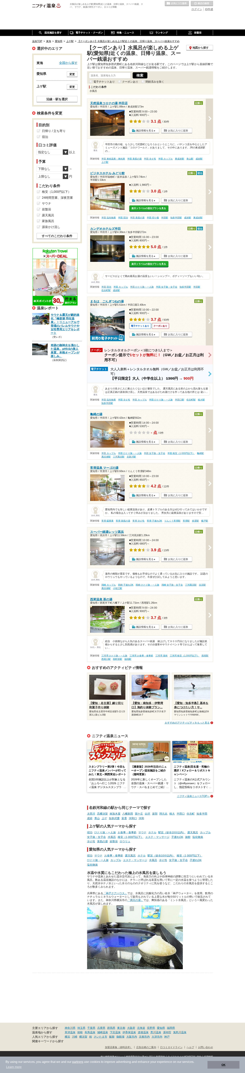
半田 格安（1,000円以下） (181, 453)
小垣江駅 (117, 588)
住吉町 (191, 813)
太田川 (91, 813)
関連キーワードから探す (48, 1041)
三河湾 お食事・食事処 (141, 655)
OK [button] (223, 1064)
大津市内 (157, 1036)
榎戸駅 (204, 520)
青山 (97, 818)
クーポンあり (130, 81)
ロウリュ (125, 841)
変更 (72, 74)
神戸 (167, 1036)
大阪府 (131, 1027)
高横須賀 (102, 813)
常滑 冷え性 (138, 520)
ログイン (196, 9)
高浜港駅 (106, 456)
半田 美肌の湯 (134, 158)
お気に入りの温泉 (177, 3)
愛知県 (161, 1027)
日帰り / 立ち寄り (54, 131)
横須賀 (83, 1036)
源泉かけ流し (51, 227)
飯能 (111, 1036)
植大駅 (201, 399)
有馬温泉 (90, 1032)
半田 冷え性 (150, 158)
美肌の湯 (102, 841)
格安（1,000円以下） (130, 837)
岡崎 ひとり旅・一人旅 (147, 585)
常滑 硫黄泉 (107, 520)
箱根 (80, 1032)
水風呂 (112, 837)
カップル (205, 832)
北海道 (141, 1027)
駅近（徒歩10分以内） (171, 832)
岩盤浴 (114, 841)
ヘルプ (190, 1047)
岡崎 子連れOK (125, 585)
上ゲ (104, 818)
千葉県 (91, 1027)
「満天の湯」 (135, 900)
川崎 (74, 1036)
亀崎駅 (200, 453)
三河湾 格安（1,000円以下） (184, 655)
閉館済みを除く (154, 81)
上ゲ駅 (104, 162)
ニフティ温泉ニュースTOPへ (193, 796)
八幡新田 (127, 813)
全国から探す (68, 62)
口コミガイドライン (171, 1047)
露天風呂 (192, 832)
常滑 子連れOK (154, 520)
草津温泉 (70, 1032)
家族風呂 (48, 221)
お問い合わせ (205, 1047)
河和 (141, 818)
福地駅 (127, 659)
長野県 (151, 1027)
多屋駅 (195, 520)
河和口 (133, 818)
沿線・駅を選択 (57, 99)
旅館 (187, 837)
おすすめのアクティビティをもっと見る (187, 722)
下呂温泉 (115, 1032)
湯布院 (167, 1032)
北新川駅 (131, 456)
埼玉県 (81, 1027)
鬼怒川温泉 (179, 1032)
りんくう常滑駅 (172, 520)
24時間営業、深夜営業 (57, 197)
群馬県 (111, 1027)
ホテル (152, 832)
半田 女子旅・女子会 (166, 287)
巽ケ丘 (139, 813)
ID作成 (209, 9)
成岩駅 (199, 158)
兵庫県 (101, 1027)
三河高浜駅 (118, 456)
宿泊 (89, 832)
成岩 (89, 818)
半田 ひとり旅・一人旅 (142, 287)
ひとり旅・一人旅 (105, 832)
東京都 (121, 1027)
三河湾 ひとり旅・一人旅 (114, 655)
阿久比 (163, 813)
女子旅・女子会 (96, 837)
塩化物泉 (197, 837)
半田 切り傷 (153, 217)
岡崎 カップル (108, 585)
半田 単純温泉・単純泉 (113, 158)
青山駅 (189, 158)
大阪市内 (131, 1036)
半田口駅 (179, 399)
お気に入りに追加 (178, 130)
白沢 (147, 813)
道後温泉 (143, 1032)
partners (77, 1061)
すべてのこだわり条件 (57, 236)
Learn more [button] (14, 1067)
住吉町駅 (106, 290)
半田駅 (164, 217)
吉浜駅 (202, 585)
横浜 (67, 1036)
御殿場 (120, 1036)
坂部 (155, 813)
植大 (172, 813)
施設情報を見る (145, 130)
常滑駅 (186, 520)
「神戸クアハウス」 (115, 893)
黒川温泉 (155, 1032)
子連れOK (177, 837)
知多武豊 (114, 818)
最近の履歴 (202, 3)
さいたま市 (100, 1036)
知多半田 (202, 813)
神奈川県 (70, 1027)
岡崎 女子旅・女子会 (172, 585)
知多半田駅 (176, 217)
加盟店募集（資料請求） (118, 1047)
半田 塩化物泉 (108, 217)
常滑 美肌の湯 (123, 520)
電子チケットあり (104, 81)
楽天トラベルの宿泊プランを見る (148, 208)
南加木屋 (115, 813)
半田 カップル (165, 158)
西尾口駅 (106, 659)
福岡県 (171, 1027)
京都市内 (144, 1036)
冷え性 (91, 841)
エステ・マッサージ (157, 837)
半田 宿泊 (123, 217)
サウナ (142, 832)
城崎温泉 (102, 1032)
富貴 (124, 818)
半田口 (181, 813)
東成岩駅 (179, 158)
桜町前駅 (117, 659)
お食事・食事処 (127, 832)
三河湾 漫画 (161, 655)
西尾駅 (205, 655)
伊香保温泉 (129, 1032)
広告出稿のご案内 (146, 1047)
